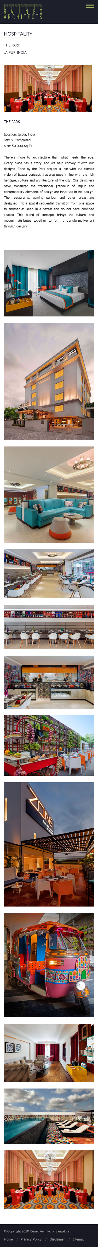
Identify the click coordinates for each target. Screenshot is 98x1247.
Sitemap (78, 1239)
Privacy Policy (31, 1239)
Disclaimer (57, 1239)
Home (8, 1239)
